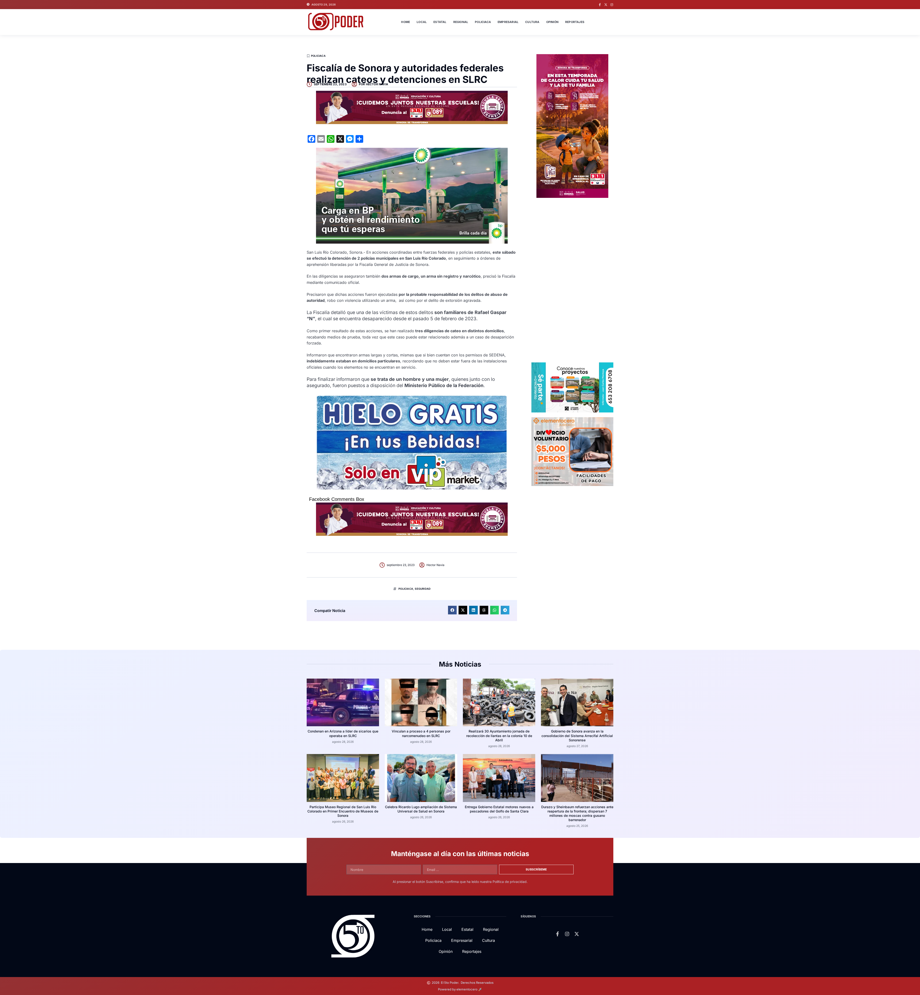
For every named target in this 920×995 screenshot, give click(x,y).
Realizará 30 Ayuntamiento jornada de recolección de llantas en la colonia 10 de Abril (499, 735)
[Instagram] (611, 4)
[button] (452, 610)
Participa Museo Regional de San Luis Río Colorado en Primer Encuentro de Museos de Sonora (342, 811)
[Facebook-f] (599, 4)
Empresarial (508, 22)
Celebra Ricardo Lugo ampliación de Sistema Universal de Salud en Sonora (421, 809)
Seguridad (423, 588)
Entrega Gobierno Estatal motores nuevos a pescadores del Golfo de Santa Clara (499, 809)
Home (405, 22)
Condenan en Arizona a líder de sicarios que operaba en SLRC (343, 733)
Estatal (439, 22)
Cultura (532, 22)
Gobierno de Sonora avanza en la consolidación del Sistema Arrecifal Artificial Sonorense (577, 735)
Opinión (552, 22)
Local (422, 22)
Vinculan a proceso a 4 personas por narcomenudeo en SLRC (421, 733)
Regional (460, 22)
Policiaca (483, 22)
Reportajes (574, 22)
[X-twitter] (605, 4)
